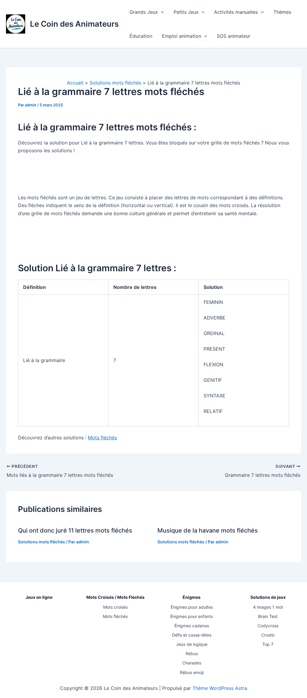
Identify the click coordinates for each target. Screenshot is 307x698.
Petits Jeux (186, 12)
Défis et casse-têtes (191, 634)
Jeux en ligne (38, 597)
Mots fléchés (102, 438)
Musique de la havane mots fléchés (207, 530)
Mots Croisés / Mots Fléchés (115, 597)
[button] (161, 12)
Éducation (141, 36)
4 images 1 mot (268, 607)
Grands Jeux (144, 12)
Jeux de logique (191, 644)
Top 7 (267, 644)
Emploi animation (181, 36)
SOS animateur (233, 36)
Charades (191, 662)
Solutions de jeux (268, 597)
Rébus (192, 653)
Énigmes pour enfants (191, 616)
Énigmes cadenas (191, 625)
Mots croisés (115, 607)
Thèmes (282, 12)
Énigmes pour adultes (192, 607)
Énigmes (192, 597)
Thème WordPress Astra (219, 688)
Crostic (268, 634)
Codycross (268, 625)
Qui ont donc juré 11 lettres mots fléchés (75, 530)
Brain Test (268, 616)
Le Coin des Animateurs (74, 23)
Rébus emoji (192, 672)
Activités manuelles (236, 12)
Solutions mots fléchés (41, 541)
